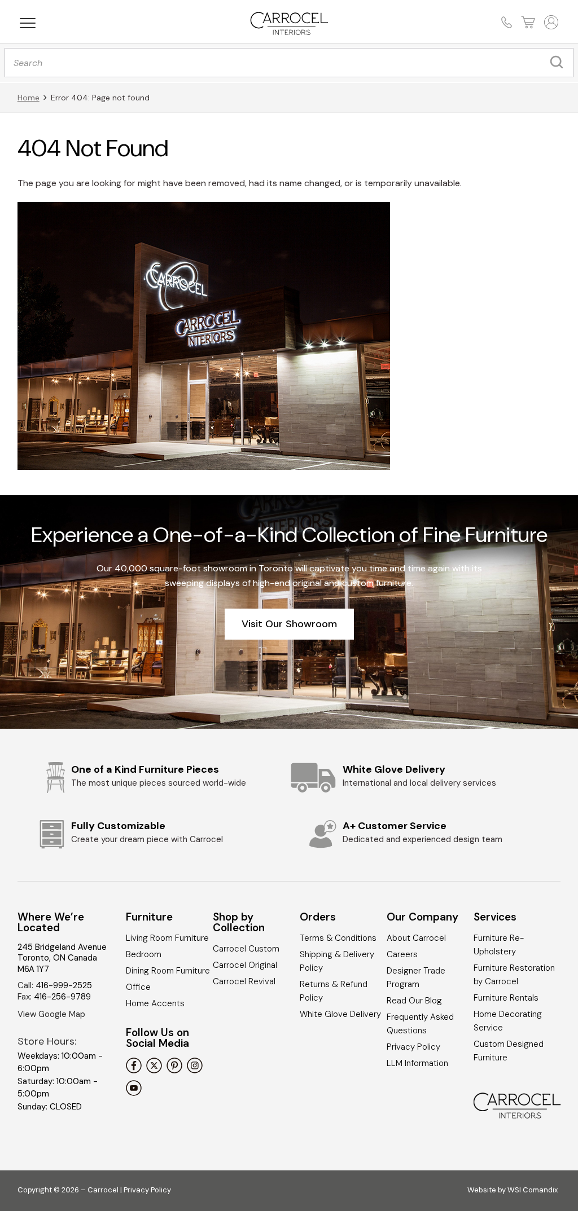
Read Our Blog (414, 1000)
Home (28, 98)
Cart (526, 22)
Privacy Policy (413, 1047)
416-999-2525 (64, 985)
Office (138, 987)
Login (550, 22)
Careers (402, 954)
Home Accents (155, 1003)
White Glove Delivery (340, 1014)
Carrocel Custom (246, 948)
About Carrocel (416, 938)
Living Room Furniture (167, 938)
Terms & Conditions (338, 938)
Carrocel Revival (244, 981)
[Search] (559, 62)
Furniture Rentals (506, 997)
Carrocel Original (245, 965)
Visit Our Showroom (289, 624)
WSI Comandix (532, 1190)
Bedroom (143, 954)
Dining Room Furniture (168, 970)
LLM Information (417, 1063)
